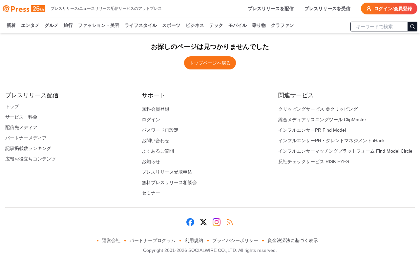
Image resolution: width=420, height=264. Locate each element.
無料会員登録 (155, 109)
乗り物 (259, 25)
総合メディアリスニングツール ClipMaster (322, 119)
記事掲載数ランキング (28, 148)
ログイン (151, 119)
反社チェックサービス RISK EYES (313, 161)
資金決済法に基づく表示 (292, 240)
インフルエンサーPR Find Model (312, 130)
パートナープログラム (153, 240)
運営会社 (111, 240)
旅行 (68, 25)
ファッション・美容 (98, 25)
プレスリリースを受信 (327, 8)
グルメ (51, 25)
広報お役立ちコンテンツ (30, 158)
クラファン (282, 25)
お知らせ (151, 161)
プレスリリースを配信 (271, 8)
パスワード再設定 (160, 130)
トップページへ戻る (210, 63)
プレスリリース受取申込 (167, 172)
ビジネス (195, 25)
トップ (12, 106)
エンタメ (30, 25)
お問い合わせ (155, 140)
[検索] (412, 26)
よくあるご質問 (158, 151)
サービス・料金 (21, 117)
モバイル (237, 25)
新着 (11, 25)
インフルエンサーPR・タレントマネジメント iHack (331, 140)
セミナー (151, 193)
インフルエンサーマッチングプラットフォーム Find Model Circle (345, 151)
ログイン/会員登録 (393, 8)
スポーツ (171, 25)
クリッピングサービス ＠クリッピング (318, 109)
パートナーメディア (26, 138)
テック (216, 25)
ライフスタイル (141, 25)
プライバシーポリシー (235, 240)
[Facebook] (190, 222)
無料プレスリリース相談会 (169, 182)
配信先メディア (21, 127)
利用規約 (194, 240)
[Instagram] (216, 222)
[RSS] (230, 222)
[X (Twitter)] (203, 222)
